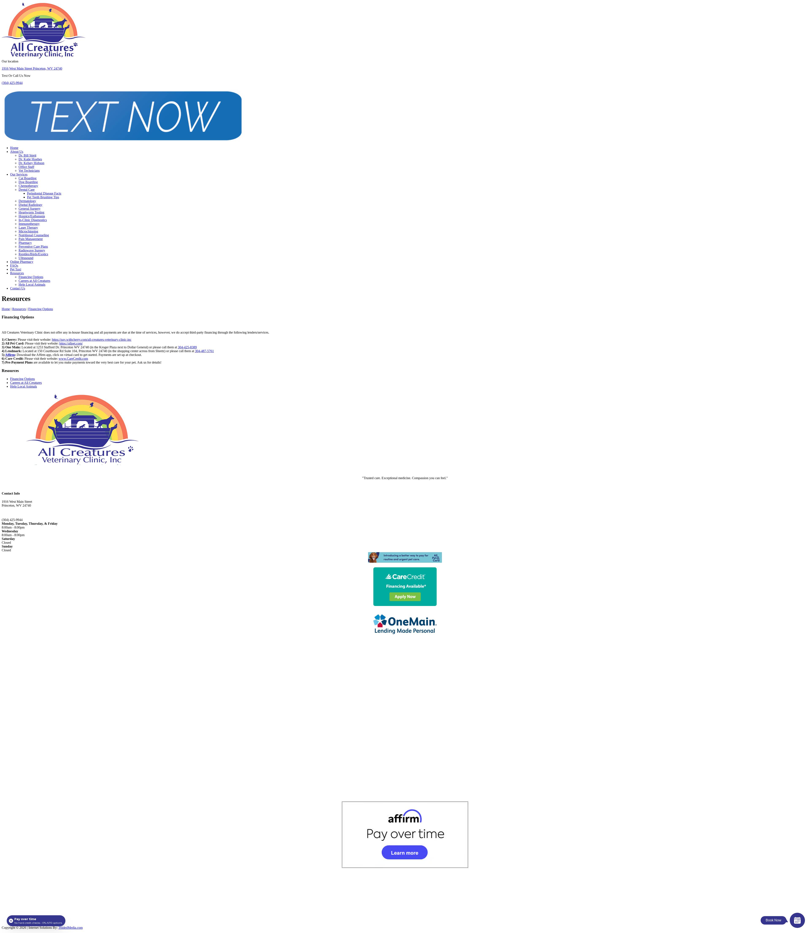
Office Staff (26, 167)
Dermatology (27, 201)
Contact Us (17, 288)
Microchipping (28, 231)
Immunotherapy (29, 224)
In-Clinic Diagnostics (33, 220)
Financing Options (31, 277)
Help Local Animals (32, 284)
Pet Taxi (15, 269)
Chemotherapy (28, 186)
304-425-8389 (187, 347)
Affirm (10, 355)
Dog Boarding (28, 182)
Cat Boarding (27, 178)
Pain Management (31, 239)
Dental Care (27, 189)
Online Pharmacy (21, 262)
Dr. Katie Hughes (30, 159)
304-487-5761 (204, 351)
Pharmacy (25, 243)
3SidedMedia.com (70, 927)
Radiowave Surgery (32, 250)
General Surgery (29, 208)
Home (14, 148)
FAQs (14, 265)
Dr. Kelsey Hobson (31, 163)
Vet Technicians (29, 170)
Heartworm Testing (31, 212)
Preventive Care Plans (33, 246)
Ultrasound (26, 258)
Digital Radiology (30, 205)
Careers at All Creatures (34, 281)
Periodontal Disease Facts (44, 193)
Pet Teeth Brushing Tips (43, 197)
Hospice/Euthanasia (32, 216)
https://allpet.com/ (71, 343)
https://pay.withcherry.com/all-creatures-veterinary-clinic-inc (91, 339)
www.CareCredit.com (73, 358)
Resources (17, 273)
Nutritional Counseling (34, 235)
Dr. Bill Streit (27, 155)
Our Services (18, 174)
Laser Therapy (28, 227)
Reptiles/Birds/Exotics (33, 254)
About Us (16, 151)
